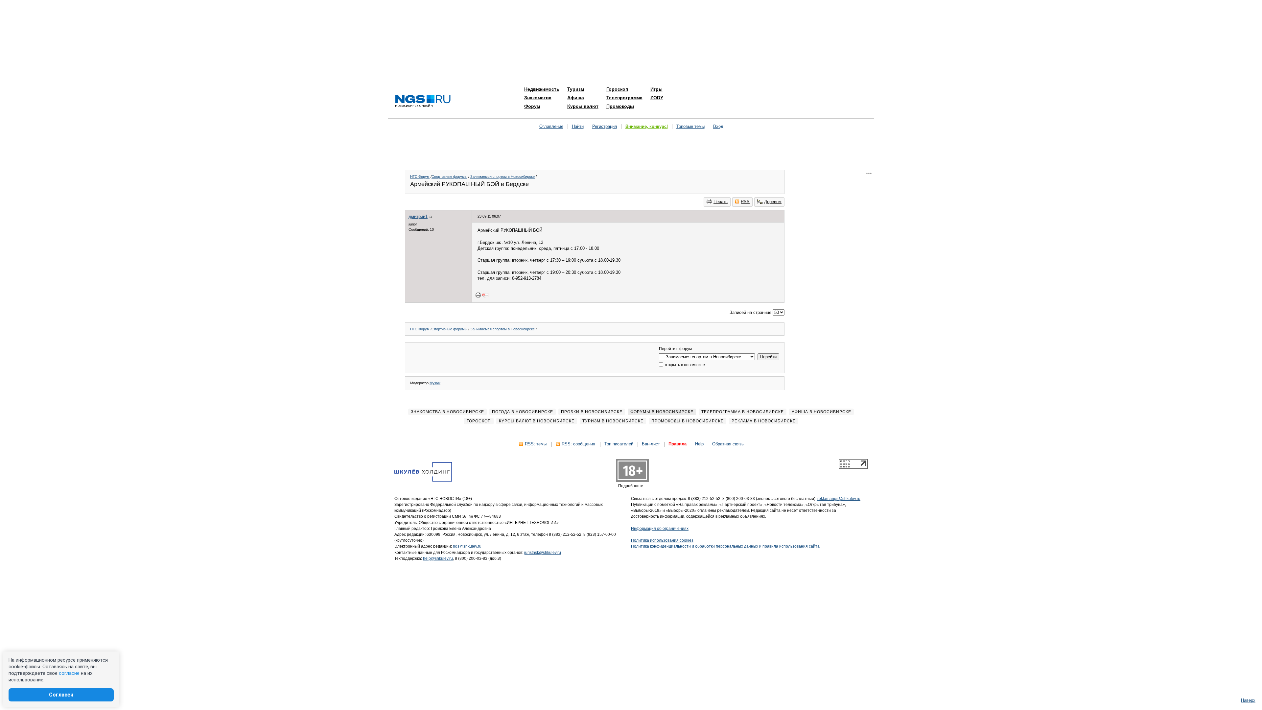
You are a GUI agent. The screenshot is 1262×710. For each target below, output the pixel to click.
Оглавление (551, 126)
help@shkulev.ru (438, 558)
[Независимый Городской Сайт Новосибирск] (423, 101)
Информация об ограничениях (660, 528)
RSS (745, 201)
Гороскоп (617, 89)
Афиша (575, 97)
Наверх (1248, 700)
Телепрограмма (624, 97)
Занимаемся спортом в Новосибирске (502, 176)
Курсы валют (582, 106)
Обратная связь (728, 443)
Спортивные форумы (449, 176)
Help (699, 443)
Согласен (61, 695)
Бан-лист (651, 443)
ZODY (656, 97)
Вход (718, 126)
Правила (677, 443)
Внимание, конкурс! (646, 126)
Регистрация (604, 126)
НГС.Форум (420, 176)
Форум (532, 106)
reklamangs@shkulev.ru (838, 498)
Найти (578, 126)
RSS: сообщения (578, 443)
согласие (69, 673)
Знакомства (537, 97)
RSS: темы (536, 443)
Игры (656, 89)
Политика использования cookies (662, 540)
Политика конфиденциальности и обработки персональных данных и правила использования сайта (725, 546)
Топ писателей (618, 443)
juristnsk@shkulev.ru (542, 552)
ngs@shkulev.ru (467, 546)
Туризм (575, 89)
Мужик (435, 383)
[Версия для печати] (478, 294)
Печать (720, 201)
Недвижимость (541, 89)
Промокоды (620, 106)
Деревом (773, 201)
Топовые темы (690, 126)
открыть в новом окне (684, 365)
